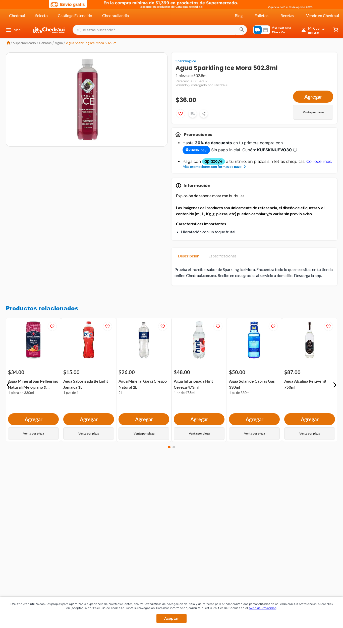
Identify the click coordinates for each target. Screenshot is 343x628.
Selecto (41, 15)
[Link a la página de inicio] (8, 43)
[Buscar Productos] (242, 30)
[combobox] (160, 30)
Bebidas (45, 43)
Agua (59, 43)
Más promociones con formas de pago (212, 166)
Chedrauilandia (115, 15)
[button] (8, 384)
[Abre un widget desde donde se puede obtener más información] (322, 619)
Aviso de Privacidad (262, 608)
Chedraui (17, 15)
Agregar (313, 97)
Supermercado (24, 43)
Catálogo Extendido (75, 15)
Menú (18, 30)
